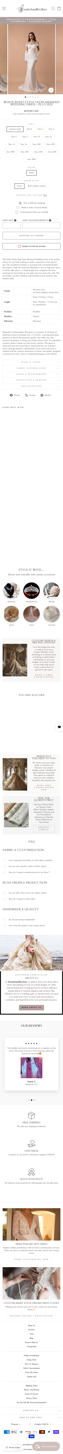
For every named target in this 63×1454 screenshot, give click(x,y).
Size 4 (51, 129)
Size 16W (37, 144)
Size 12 (48, 137)
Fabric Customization (31, 368)
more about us (31, 1007)
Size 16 (23, 144)
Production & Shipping (31, 380)
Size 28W (32, 159)
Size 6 (14, 137)
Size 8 (25, 137)
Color (32, 168)
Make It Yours (31, 362)
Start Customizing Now (31, 1259)
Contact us (30, 1410)
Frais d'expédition (19, 114)
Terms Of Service (31, 1394)
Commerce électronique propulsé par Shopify (31, 1449)
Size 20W (11, 152)
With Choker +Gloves (37, 186)
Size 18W (50, 144)
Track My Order (31, 1372)
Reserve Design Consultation (31, 1316)
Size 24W (38, 152)
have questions (31, 386)
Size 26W (52, 152)
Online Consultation (31, 1355)
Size (31, 124)
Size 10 (36, 137)
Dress (19, 186)
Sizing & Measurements (31, 374)
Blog (31, 1338)
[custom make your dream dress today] (31, 1283)
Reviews (31, 1329)
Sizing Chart (31, 1360)
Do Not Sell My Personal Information (31, 1402)
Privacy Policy (31, 1398)
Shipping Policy (31, 1385)
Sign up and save (31, 1417)
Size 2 (40, 129)
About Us (31, 1325)
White (31, 173)
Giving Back (31, 1346)
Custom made (15, 129)
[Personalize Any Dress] (31, 1224)
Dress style (31, 181)
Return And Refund (31, 1390)
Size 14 (11, 144)
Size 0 (29, 129)
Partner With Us (31, 1342)
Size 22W (24, 152)
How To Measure (31, 1364)
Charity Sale (31, 1376)
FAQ (31, 1334)
